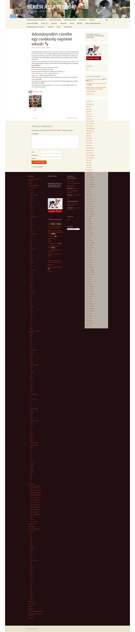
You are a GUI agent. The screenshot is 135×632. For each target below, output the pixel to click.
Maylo (31, 440)
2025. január (89, 145)
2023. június (89, 191)
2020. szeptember (90, 243)
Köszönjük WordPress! (32, 628)
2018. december (90, 267)
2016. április (89, 318)
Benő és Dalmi (33, 350)
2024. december (90, 148)
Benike (31, 347)
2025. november (90, 123)
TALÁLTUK (72, 181)
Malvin (31, 435)
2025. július (88, 133)
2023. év (32, 517)
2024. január (89, 174)
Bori (31, 209)
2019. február (89, 262)
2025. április (89, 140)
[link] (40, 73)
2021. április (89, 238)
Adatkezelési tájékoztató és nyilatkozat (36, 20)
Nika (31, 299)
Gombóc (32, 248)
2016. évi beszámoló (35, 500)
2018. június (89, 279)
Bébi (31, 536)
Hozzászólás (35, 134)
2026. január (89, 118)
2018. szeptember (90, 272)
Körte (31, 275)
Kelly (31, 416)
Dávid (31, 379)
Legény (31, 425)
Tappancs (32, 472)
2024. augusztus (90, 157)
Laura (31, 423)
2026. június (89, 109)
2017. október (89, 291)
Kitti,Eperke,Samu (34, 420)
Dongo (31, 236)
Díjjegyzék (92, 20)
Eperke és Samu (34, 394)
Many (31, 285)
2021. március (89, 240)
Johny (31, 411)
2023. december (90, 177)
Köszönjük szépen (72, 118)
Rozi (31, 457)
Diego (34, 118)
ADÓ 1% (59, 27)
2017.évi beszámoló (34, 502)
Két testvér (32, 270)
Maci (31, 433)
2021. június (89, 235)
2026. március (89, 116)
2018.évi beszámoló (34, 504)
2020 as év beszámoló (35, 509)
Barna (31, 335)
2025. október (89, 126)
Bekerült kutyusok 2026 (70, 20)
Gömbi (31, 567)
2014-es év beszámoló (35, 495)
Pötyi (31, 304)
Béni (31, 345)
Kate (31, 265)
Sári (31, 309)
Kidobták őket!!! (90, 94)
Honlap (34, 158)
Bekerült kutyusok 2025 (55, 20)
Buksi (31, 214)
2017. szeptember (90, 294)
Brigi (31, 360)
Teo (31, 319)
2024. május (89, 165)
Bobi (31, 204)
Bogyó (31, 355)
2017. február (89, 298)
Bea (31, 338)
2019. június (89, 252)
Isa (30, 406)
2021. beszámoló (34, 512)
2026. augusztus (90, 104)
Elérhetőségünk (68, 27)
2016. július (88, 313)
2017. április (89, 296)
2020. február (89, 245)
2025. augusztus (90, 131)
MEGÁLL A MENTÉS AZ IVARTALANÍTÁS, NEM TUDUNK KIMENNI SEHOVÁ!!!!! (55, 232)
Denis (31, 229)
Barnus (31, 197)
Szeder (31, 311)
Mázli (31, 287)
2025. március (89, 143)
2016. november (90, 306)
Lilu (30, 428)
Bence (31, 199)
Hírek (49, 47)
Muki (31, 297)
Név (33, 152)
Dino (31, 384)
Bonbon (32, 207)
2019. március (89, 260)
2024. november (90, 150)
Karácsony (50, 271)
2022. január (89, 230)
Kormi (31, 272)
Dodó (31, 386)
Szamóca (32, 462)
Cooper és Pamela (34, 364)
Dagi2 (31, 377)
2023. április (89, 196)
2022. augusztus (90, 216)
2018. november (90, 269)
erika (68, 181)
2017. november (90, 289)
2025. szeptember (90, 128)
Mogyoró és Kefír (34, 445)
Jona (31, 258)
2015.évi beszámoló (34, 497)
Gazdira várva (44, 23)
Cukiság (32, 372)
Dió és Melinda (33, 233)
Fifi (30, 396)
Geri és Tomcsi (33, 399)
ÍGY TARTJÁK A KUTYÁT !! (53, 243)
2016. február (89, 323)
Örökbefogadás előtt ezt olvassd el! (35, 27)
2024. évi (32, 519)
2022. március (89, 228)
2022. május (89, 223)
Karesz (31, 263)
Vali (31, 479)
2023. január (89, 204)
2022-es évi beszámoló (35, 514)
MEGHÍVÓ (50, 241)
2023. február (89, 201)
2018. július (88, 277)
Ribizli (31, 306)
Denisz (31, 231)
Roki (31, 589)
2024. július (88, 160)
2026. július (88, 106)
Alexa (31, 192)
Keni (31, 268)
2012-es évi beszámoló (35, 490)
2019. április (89, 257)
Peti (31, 452)
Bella (31, 340)
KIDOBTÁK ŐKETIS (91, 91)
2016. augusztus (90, 311)
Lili (30, 280)
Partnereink (50, 27)
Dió (48, 258)
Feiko (31, 246)
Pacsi (31, 450)
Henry (31, 401)
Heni (31, 253)
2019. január (89, 264)
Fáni (31, 243)
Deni (31, 226)
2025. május (89, 138)
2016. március (89, 320)
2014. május (89, 325)
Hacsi (31, 251)
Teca (31, 474)
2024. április (89, 167)
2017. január (89, 301)
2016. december (90, 303)
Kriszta (31, 277)
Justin (31, 260)
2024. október (89, 153)
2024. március (89, 170)
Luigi (31, 430)
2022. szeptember (90, 213)
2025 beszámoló (34, 521)
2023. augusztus (90, 187)
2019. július (88, 250)
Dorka (31, 389)
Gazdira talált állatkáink (32, 23)
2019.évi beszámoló (34, 507)
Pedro (31, 302)
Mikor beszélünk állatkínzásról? (93, 23)
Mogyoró (32, 292)
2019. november (90, 247)
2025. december (90, 121)
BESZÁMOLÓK (82, 20)
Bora (31, 357)
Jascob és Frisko (34, 408)
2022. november (90, 208)
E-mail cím (35, 155)
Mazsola (32, 289)
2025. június (89, 135)
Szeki (31, 314)
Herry (31, 255)
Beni (31, 343)
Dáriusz (31, 224)
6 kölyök (32, 190)
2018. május (89, 281)
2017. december (90, 286)
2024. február (89, 172)
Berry (31, 202)
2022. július (88, 218)
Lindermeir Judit (71, 183)
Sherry (31, 459)
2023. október (89, 182)
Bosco (31, 212)
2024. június (89, 162)
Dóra (31, 238)
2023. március (89, 199)
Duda (31, 558)
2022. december (90, 206)
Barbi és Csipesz (34, 195)
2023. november (90, 179)
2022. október (89, 211)
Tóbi (31, 321)
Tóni (31, 324)
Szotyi (31, 467)
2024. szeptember (90, 155)
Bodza (31, 352)
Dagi (31, 374)
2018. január (89, 284)
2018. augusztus (90, 274)
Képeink (72, 23)
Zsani (31, 599)
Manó (31, 282)
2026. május (89, 111)
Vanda (31, 326)
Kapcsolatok (63, 23)
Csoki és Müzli (33, 216)
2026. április (89, 114)
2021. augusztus (90, 233)
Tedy (31, 316)
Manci (31, 437)
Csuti (31, 219)
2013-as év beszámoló (35, 492)
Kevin (31, 418)
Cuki (31, 369)
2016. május (89, 316)
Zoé (31, 481)
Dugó (31, 241)
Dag (31, 221)
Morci (31, 294)
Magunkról (79, 23)
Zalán (31, 328)
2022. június (89, 221)
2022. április (89, 225)
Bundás (31, 362)
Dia (30, 382)
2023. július (88, 189)
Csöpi (31, 367)
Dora (31, 555)
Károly (31, 577)
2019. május (89, 255)
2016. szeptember (90, 308)
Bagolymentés (51, 264)
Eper (31, 391)
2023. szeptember (90, 184)
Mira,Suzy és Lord (34, 442)
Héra (31, 403)
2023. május (89, 194)
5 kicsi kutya (33, 187)
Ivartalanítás (54, 23)
